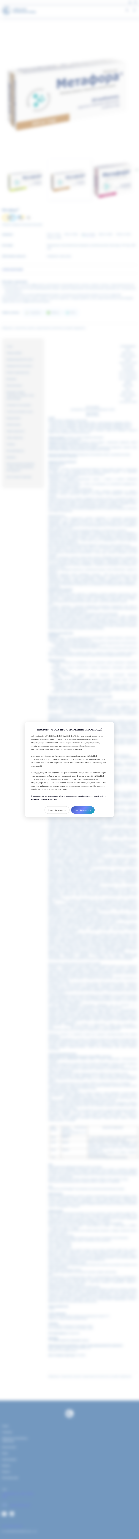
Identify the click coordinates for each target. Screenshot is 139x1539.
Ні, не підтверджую (57, 810)
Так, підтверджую (83, 810)
